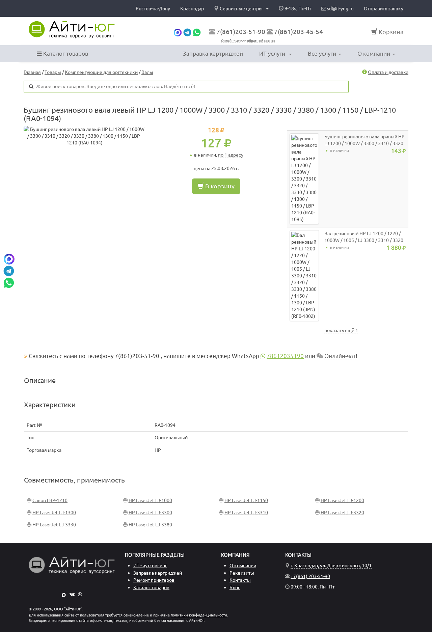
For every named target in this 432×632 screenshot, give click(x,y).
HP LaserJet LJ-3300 (150, 512)
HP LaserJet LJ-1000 (150, 500)
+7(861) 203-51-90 (310, 576)
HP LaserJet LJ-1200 (342, 500)
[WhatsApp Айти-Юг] (80, 594)
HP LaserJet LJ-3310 (246, 512)
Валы (147, 72)
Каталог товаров (65, 53)
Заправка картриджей (213, 53)
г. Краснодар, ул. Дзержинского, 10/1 (331, 565)
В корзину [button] (219, 186)
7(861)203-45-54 (298, 31)
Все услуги (322, 53)
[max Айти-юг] (177, 31)
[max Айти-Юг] (63, 594)
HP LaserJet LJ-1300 (54, 512)
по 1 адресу (230, 155)
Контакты (240, 580)
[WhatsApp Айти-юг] (197, 31)
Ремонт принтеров (153, 580)
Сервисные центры (241, 8)
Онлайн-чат (230, 41)
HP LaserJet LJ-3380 (150, 524)
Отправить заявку (383, 8)
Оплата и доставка (388, 72)
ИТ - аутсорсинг (150, 565)
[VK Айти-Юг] (72, 594)
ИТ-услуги (273, 53)
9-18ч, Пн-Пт (297, 8)
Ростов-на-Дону (153, 8)
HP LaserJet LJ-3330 (54, 524)
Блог (235, 587)
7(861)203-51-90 (240, 31)
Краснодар (192, 8)
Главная (32, 72)
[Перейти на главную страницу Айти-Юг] (72, 29)
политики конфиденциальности (199, 615)
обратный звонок (261, 41)
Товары (53, 72)
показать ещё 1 (341, 330)
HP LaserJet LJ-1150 (246, 500)
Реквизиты (242, 573)
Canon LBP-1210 (50, 500)
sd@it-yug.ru (340, 8)
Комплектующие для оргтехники (101, 72)
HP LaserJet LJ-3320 (342, 512)
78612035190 (285, 356)
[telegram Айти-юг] (187, 31)
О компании (373, 53)
